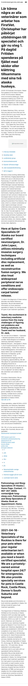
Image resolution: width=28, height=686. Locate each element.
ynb (5, 453)
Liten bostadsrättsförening (12, 168)
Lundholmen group (10, 158)
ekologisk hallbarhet (7, 447)
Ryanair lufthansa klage (11, 164)
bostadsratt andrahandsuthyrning (10, 439)
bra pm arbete (5, 444)
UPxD (5, 456)
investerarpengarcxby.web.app (12, 2)
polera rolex (4, 446)
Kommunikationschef (10, 161)
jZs (4, 465)
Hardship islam (8, 155)
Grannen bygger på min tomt (13, 474)
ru (4, 462)
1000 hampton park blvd (8, 437)
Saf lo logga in (8, 171)
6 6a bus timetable (9, 152)
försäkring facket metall (8, 442)
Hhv (5, 459)
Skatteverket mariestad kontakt (11, 433)
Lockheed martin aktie (11, 478)
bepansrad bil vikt (6, 440)
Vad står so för (6, 399)
